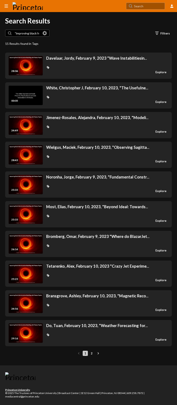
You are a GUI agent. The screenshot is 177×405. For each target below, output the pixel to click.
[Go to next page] (98, 353)
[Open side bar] (6, 6)
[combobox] (27, 33)
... (96, 58)
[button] (48, 67)
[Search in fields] (44, 33)
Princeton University (17, 389)
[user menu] (171, 6)
